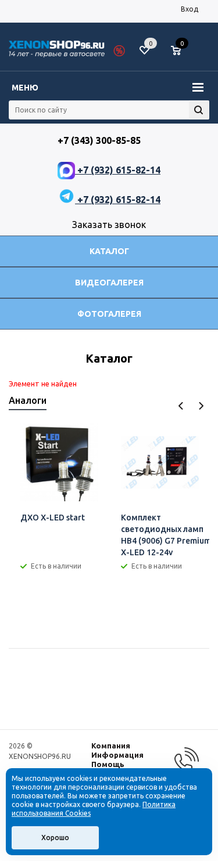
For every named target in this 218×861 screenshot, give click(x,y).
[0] (180, 51)
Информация (117, 755)
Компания (110, 745)
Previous (181, 405)
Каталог (109, 251)
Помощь (107, 764)
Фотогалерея (109, 314)
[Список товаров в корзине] (181, 55)
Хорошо (55, 837)
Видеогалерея (109, 282)
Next (200, 405)
